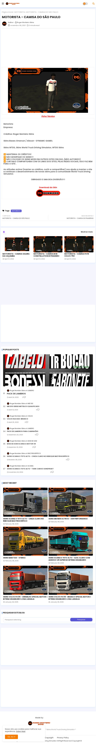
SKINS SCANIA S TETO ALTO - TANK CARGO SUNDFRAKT (30, 469)
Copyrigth (49, 738)
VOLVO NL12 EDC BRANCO (17, 419)
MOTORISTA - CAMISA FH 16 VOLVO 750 (76, 255)
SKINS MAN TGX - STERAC (14, 558)
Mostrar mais (87, 232)
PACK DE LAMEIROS (16, 393)
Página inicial (7, 12)
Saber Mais (20, 731)
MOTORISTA (19, 12)
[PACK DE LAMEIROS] (48, 370)
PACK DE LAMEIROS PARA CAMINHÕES (22, 431)
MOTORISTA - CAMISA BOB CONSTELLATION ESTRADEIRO (46, 255)
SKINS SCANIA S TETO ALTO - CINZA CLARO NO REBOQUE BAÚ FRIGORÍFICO (38, 456)
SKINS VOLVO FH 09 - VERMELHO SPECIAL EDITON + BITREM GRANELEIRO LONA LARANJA (25, 598)
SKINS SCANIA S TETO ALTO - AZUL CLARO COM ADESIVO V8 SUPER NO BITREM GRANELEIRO (69, 559)
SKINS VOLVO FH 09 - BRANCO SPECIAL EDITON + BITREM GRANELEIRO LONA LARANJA (69, 598)
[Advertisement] (48, 285)
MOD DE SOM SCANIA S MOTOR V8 (21, 444)
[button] (93, 3)
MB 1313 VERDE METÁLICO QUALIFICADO (23, 406)
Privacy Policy (63, 738)
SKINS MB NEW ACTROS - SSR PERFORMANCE (68, 519)
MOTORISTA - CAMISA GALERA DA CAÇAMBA (16, 255)
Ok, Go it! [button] (11, 737)
